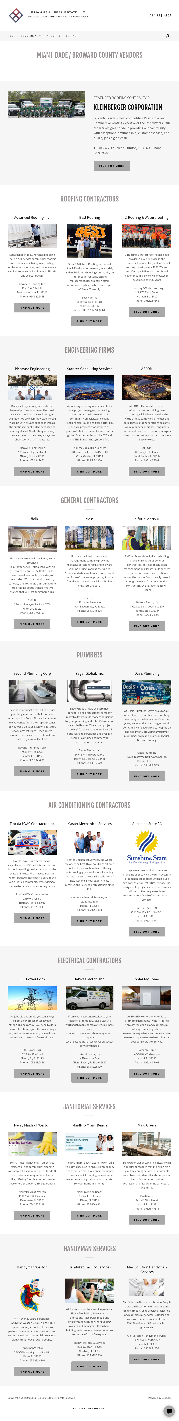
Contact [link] (72, 35)
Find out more (111, 166)
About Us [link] (53, 35)
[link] (49, 15)
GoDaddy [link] (166, 1397)
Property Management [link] (89, 1408)
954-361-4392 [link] (160, 15)
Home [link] (11, 35)
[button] (31, 36)
